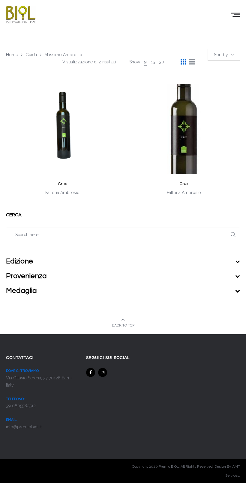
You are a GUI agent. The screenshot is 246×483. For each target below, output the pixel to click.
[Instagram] (102, 372)
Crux (62, 184)
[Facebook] (90, 372)
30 (161, 61)
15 (153, 61)
